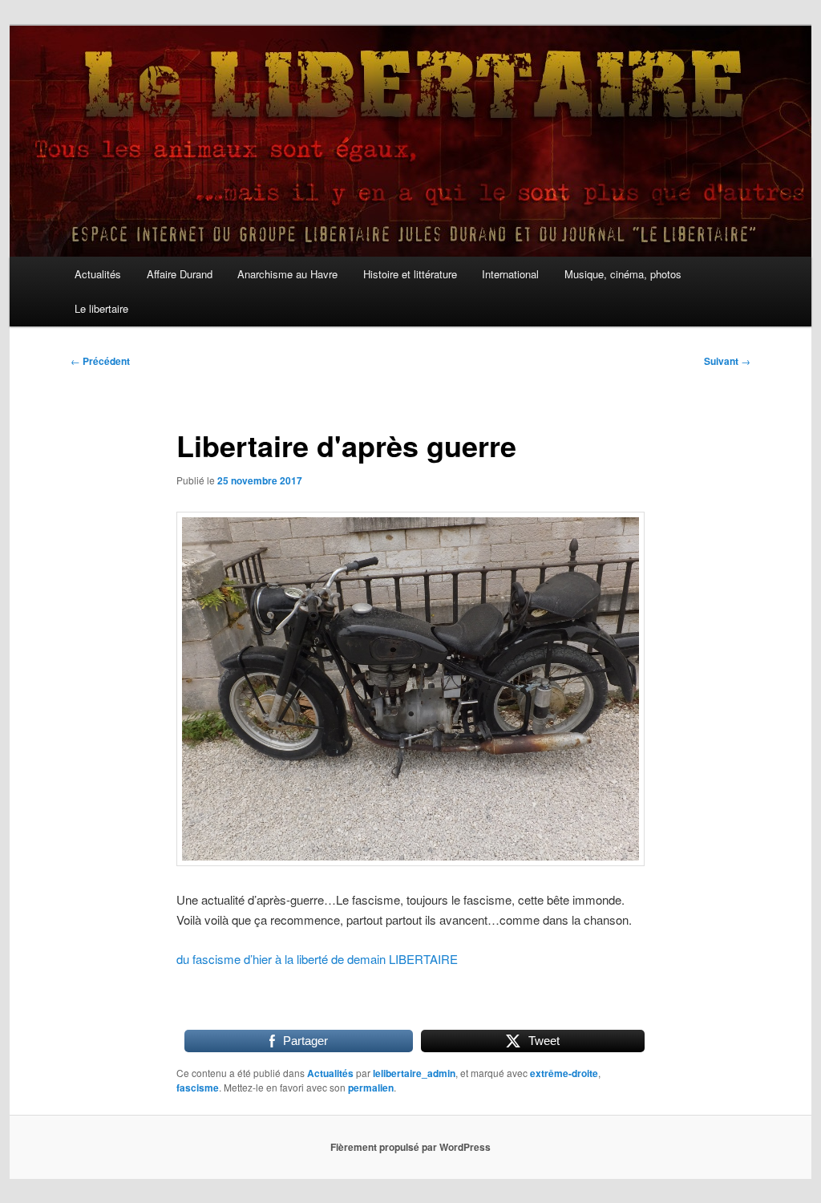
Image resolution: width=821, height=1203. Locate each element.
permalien (371, 1087)
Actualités (98, 274)
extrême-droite (564, 1073)
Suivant (727, 361)
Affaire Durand (179, 274)
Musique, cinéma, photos (622, 274)
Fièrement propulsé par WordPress (410, 1147)
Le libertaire (101, 308)
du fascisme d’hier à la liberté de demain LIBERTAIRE (317, 958)
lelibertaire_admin (414, 1073)
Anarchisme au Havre (287, 274)
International (510, 274)
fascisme (197, 1087)
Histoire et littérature (410, 274)
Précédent (100, 361)
